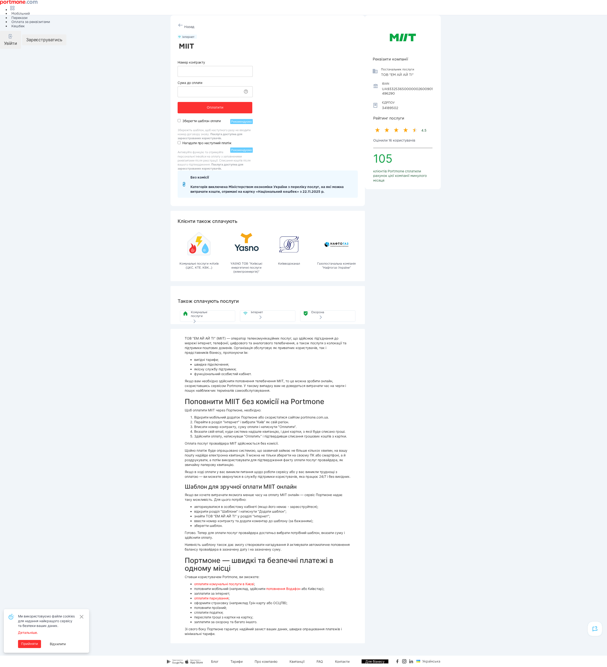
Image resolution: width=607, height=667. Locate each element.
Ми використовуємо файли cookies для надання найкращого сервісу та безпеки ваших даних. (46, 621)
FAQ (320, 661)
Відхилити (58, 644)
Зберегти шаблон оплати (201, 121)
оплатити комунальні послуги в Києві (224, 584)
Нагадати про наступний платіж (206, 143)
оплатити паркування (211, 598)
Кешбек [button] (18, 26)
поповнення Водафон (283, 589)
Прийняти (29, 644)
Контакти (342, 661)
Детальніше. (28, 632)
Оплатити (215, 107)
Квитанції (297, 661)
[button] (10, 40)
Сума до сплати (190, 83)
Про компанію (266, 661)
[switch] (179, 120)
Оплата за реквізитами (30, 22)
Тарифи (236, 661)
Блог (214, 661)
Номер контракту (191, 62)
